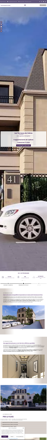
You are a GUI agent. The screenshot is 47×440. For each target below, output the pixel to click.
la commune (37, 299)
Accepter (4, 436)
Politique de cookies (10, 438)
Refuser (12, 436)
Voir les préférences (19, 436)
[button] (23, 428)
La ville (4, 296)
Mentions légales (15, 438)
